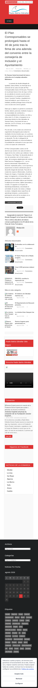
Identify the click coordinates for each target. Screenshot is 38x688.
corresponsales (11, 202)
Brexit (22, 617)
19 (13, 592)
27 (17, 596)
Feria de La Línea (10, 630)
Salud (22, 648)
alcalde (8, 614)
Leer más (8, 436)
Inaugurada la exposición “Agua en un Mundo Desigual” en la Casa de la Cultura (18, 216)
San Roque (10, 476)
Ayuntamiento (9, 617)
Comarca (8, 620)
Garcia (25, 630)
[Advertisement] (19, 516)
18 (10, 592)
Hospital (14, 633)
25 (10, 596)
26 (13, 596)
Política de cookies (27, 669)
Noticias (11, 71)
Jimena (9, 488)
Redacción (19, 68)
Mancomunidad (18, 639)
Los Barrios (10, 482)
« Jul (6, 602)
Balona (17, 617)
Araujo (20, 614)
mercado (27, 639)
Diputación (25, 623)
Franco (19, 630)
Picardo (14, 642)
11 (10, 588)
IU (19, 633)
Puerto (16, 648)
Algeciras (10, 479)
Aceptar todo (19, 674)
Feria (20, 626)
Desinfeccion (16, 623)
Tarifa (8, 485)
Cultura (22, 620)
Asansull (27, 614)
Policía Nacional (26, 645)
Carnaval (28, 617)
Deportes (8, 623)
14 (21, 588)
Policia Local (16, 645)
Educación (8, 626)
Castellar (9, 491)
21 (21, 592)
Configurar (19, 683)
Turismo (16, 651)
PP (6, 648)
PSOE (11, 648)
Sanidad (28, 648)
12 (13, 588)
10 (6, 588)
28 (21, 596)
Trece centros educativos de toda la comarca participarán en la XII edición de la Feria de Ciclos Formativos (19, 222)
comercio (15, 620)
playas (20, 642)
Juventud (8, 636)
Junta (23, 633)
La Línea (19, 202)
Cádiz (27, 620)
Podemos (8, 645)
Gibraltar (26, 68)
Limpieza (22, 636)
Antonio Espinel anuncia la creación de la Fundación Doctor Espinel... (18, 414)
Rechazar (19, 678)
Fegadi (15, 626)
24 (6, 596)
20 (17, 592)
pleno (25, 642)
